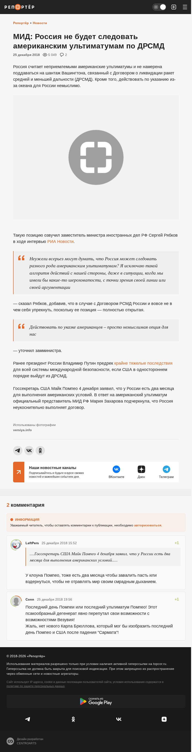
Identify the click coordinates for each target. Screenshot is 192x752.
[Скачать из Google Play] (96, 701)
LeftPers (32, 543)
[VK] (118, 719)
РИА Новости (60, 241)
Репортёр (21, 23)
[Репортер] (19, 7)
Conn (30, 599)
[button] (173, 7)
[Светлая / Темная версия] (159, 7)
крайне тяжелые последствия (143, 363)
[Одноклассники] (73, 719)
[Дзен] (164, 719)
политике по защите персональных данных (36, 686)
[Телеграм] (28, 719)
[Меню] (185, 7)
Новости (40, 23)
